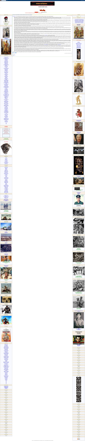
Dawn (6, 71)
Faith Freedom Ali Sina (6, 73)
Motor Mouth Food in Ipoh (6, 158)
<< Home (13, 55)
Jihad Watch (14, 16)
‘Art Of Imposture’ (46, 44)
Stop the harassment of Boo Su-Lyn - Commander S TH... (79, 22)
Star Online (6, 107)
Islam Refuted (59, 44)
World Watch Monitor (6, 120)
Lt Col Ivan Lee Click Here (7, 200)
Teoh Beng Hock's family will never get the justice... (79, 19)
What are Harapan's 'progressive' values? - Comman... (79, 21)
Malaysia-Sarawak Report (6, 96)
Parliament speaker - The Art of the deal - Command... (79, 20)
